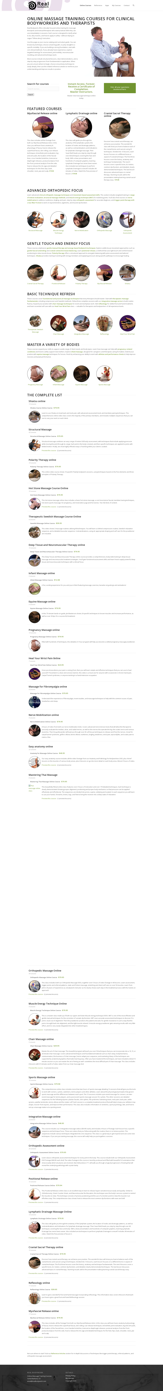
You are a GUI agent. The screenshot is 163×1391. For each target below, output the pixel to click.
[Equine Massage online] (35, 617)
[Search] (133, 5)
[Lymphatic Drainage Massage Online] (35, 1227)
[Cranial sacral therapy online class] (120, 128)
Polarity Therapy (81, 283)
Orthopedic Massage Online (45, 970)
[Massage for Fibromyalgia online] (35, 702)
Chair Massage (58, 334)
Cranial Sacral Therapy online (46, 1247)
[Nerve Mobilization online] (35, 730)
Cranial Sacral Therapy (35, 283)
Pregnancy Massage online (44, 630)
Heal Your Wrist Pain (127, 334)
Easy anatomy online (41, 746)
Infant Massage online (42, 573)
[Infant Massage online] (35, 588)
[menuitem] (85, 5)
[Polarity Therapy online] (35, 475)
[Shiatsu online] (35, 416)
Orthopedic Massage (104, 230)
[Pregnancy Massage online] (35, 645)
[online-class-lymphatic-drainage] (81, 127)
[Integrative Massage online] (35, 1132)
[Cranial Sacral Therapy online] (35, 1262)
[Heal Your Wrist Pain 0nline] (35, 673)
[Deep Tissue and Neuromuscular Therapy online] (35, 560)
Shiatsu (127, 283)
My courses (70, 1378)
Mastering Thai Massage (43, 774)
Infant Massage (58, 385)
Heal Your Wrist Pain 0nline (44, 658)
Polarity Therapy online (42, 459)
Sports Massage (104, 385)
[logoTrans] (38, 5)
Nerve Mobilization (81, 230)
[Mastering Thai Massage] (35, 874)
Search (30, 95)
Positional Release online (43, 1178)
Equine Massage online (42, 601)
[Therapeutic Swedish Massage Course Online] (35, 532)
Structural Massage (35, 230)
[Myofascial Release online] (35, 1326)
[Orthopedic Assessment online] (35, 1161)
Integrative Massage (81, 334)
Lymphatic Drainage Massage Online (50, 1211)
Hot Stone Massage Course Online (48, 488)
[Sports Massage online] (35, 1092)
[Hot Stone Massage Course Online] (35, 503)
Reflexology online (39, 1282)
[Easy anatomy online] (35, 762)
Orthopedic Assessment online (46, 1145)
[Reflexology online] (35, 1298)
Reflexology (104, 334)
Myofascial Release (104, 283)
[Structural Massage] (35, 445)
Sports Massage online (42, 1077)
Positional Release (58, 283)
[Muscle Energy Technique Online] (35, 1019)
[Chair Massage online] (35, 1054)
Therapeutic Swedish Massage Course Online (55, 516)
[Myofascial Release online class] (43, 127)
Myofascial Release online (44, 1311)
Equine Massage (81, 385)
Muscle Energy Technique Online (48, 1003)
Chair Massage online (41, 1039)
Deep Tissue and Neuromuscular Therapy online (57, 544)
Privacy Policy (70, 1376)
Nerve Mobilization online (44, 715)
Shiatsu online (37, 401)
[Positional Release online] (35, 1194)
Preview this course (36, 994)
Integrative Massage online (44, 1116)
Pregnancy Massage (35, 385)
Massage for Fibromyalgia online (48, 686)
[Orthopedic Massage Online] (35, 986)
